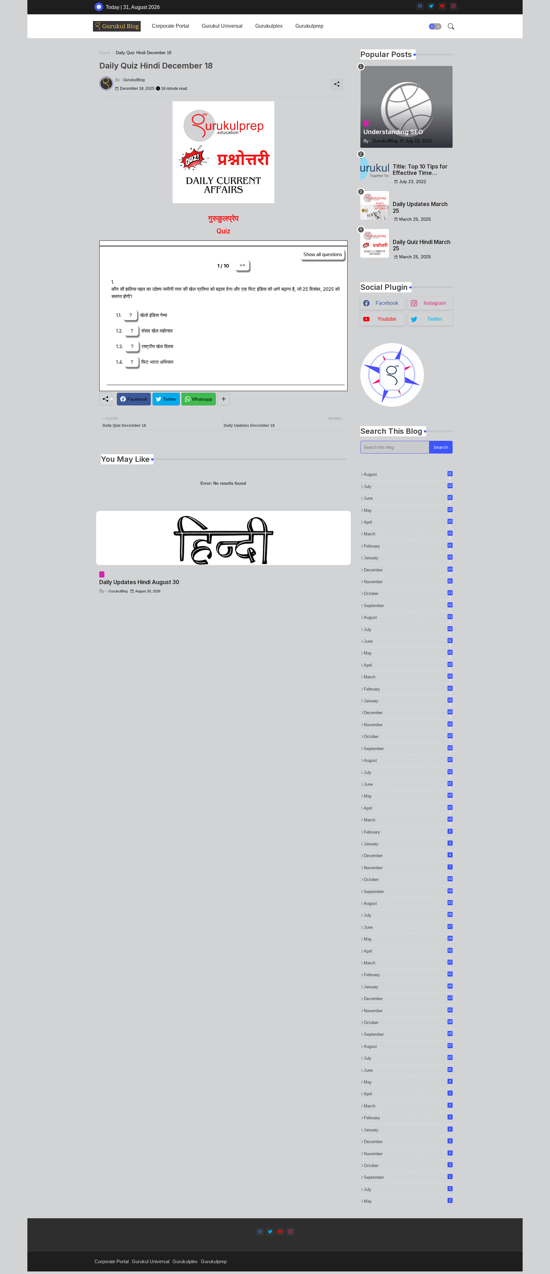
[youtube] (442, 6)
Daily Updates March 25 (420, 207)
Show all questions (322, 254)
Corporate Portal (170, 26)
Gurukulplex (269, 26)
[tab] (170, 26)
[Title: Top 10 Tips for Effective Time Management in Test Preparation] (374, 168)
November (408, 582)
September (408, 606)
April (408, 522)
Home (104, 52)
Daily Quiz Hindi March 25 (421, 245)
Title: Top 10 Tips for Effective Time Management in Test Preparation (420, 169)
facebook (387, 303)
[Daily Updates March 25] (374, 205)
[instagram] (453, 6)
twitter (434, 319)
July (408, 487)
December (408, 570)
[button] (435, 26)
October (408, 594)
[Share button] (223, 399)
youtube (386, 319)
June (408, 499)
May (408, 511)
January (408, 558)
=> (242, 265)
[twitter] (431, 6)
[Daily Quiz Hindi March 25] (374, 243)
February (408, 546)
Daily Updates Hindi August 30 (139, 582)
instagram (435, 303)
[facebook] (420, 6)
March (408, 534)
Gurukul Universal (222, 26)
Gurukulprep (309, 26)
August (408, 475)
